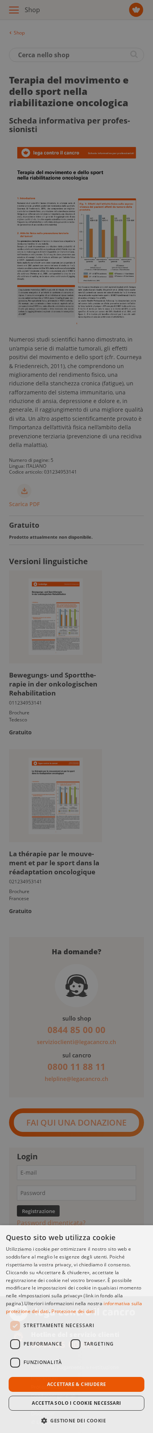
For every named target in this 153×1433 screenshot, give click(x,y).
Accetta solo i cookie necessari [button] (76, 1403)
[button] (76, 1420)
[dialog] (76, 1329)
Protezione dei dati (73, 1311)
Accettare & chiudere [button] (76, 1384)
